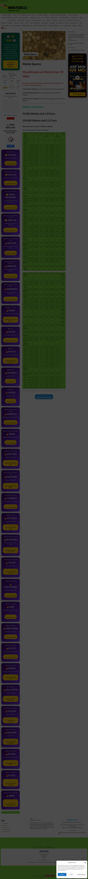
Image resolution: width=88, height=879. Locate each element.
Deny (71, 874)
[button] (85, 862)
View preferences (81, 874)
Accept (62, 874)
